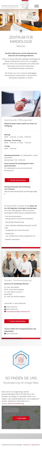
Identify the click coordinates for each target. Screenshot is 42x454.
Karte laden (22, 418)
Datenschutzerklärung (16, 403)
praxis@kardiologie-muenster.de (18, 311)
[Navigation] (36, 6)
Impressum (26, 445)
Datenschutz (36, 445)
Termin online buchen (18, 180)
